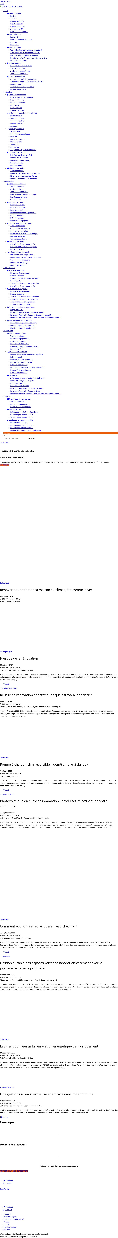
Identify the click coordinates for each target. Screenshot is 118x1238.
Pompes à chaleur (17, 124)
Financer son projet (16, 168)
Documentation (16, 281)
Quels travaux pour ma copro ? (21, 223)
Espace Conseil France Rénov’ (22, 97)
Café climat (4, 583)
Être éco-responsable (18, 61)
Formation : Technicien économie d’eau (25, 391)
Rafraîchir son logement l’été (21, 155)
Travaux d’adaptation (18, 239)
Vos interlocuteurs (17, 186)
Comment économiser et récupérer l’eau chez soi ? (38, 926)
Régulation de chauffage (19, 160)
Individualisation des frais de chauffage (25, 257)
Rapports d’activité (17, 26)
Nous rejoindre (15, 34)
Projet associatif (16, 24)
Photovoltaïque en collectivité (21, 360)
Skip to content (6, 1)
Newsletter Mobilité (17, 103)
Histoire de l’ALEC (17, 21)
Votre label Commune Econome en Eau (25, 53)
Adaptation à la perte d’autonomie (23, 150)
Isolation (13, 137)
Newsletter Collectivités (19, 344)
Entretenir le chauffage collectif (22, 255)
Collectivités (8, 331)
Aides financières (17, 171)
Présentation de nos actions (20, 399)
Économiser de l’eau (17, 265)
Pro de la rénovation (16, 270)
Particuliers (7, 92)
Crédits (6, 1222)
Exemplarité (14, 45)
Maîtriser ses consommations (20, 252)
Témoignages (15, 131)
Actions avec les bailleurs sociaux (23, 79)
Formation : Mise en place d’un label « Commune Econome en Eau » (35, 318)
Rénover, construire (16, 129)
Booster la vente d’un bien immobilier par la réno (28, 58)
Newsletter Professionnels (20, 273)
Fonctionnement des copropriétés (23, 213)
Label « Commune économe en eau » (24, 347)
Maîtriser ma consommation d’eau (23, 328)
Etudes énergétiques (18, 210)
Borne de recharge (17, 236)
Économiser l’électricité (19, 158)
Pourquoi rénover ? (17, 205)
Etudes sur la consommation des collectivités (27, 368)
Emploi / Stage (15, 37)
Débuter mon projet (17, 207)
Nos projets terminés (17, 76)
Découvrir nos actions (17, 95)
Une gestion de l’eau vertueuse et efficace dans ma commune (46, 1094)
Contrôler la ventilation (19, 231)
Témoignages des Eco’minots (21, 417)
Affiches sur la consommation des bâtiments (27, 378)
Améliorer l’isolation (17, 226)
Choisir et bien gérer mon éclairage (23, 323)
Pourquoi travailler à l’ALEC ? (21, 40)
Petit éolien (14, 126)
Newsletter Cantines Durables (21, 428)
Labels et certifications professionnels (25, 173)
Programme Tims (16, 310)
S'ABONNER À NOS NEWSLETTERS (15, 1171)
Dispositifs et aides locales (20, 370)
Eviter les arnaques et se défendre (23, 179)
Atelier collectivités (7, 794)
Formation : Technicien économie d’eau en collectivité (30, 315)
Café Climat (14, 105)
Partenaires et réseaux (19, 32)
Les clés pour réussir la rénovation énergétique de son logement (49, 1046)
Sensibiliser (13, 375)
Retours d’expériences (18, 373)
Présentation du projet (18, 423)
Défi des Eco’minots (17, 383)
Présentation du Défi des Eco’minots (24, 412)
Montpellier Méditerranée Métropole (17, 1137)
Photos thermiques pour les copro (23, 194)
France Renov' (6, 1159)
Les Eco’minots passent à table (21, 420)
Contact (6, 433)
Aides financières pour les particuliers (24, 284)
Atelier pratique (6, 652)
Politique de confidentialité (13, 1219)
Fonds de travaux (17, 249)
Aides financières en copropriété (22, 244)
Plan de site (7, 1214)
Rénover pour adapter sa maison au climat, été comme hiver (46, 589)
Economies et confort (17, 152)
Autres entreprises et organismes (22, 307)
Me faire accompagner (19, 221)
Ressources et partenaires (20, 407)
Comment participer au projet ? (22, 425)
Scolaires (6, 396)
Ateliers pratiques (17, 110)
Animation (4, 688)
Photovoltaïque (16, 116)
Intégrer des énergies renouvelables (23, 113)
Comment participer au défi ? (21, 415)
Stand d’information (17, 68)
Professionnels (9, 268)
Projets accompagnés (18, 197)
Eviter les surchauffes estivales (22, 326)
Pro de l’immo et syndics (18, 289)
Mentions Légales (10, 1217)
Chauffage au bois (17, 121)
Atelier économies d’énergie (20, 71)
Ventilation (14, 145)
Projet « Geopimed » (18, 89)
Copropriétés (8, 181)
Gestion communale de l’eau (21, 362)
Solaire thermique (17, 118)
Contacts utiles (16, 200)
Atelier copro (5, 956)
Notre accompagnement (19, 339)
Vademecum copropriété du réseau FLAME (26, 82)
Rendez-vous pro (17, 276)
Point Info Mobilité (17, 100)
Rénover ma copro (16, 202)
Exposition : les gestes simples (22, 381)
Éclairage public (16, 357)
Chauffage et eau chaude (20, 134)
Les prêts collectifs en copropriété (23, 247)
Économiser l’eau (16, 163)
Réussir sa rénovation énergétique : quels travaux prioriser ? (46, 695)
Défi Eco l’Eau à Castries (19, 386)
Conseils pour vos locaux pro (20, 320)
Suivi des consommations (20, 260)
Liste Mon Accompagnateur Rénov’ (23, 176)
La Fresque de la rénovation (21, 66)
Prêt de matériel (16, 165)
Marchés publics (9, 1227)
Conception (14, 147)
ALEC (5, 11)
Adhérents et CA (16, 29)
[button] (4, 436)
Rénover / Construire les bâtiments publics (26, 354)
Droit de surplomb (17, 215)
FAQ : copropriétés (17, 218)
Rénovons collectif (17, 84)
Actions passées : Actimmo (20, 305)
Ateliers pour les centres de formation (24, 278)
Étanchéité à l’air (16, 142)
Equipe (13, 16)
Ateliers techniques (17, 341)
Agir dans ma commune (18, 352)
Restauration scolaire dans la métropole (25, 430)
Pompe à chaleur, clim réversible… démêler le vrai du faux (44, 764)
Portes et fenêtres (17, 139)
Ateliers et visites (16, 189)
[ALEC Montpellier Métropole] (11, 7)
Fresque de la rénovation (19, 658)
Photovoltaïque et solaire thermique (24, 234)
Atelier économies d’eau (19, 74)
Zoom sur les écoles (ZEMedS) (22, 87)
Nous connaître (15, 13)
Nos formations (15, 47)
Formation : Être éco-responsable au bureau (27, 312)
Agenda (13, 19)
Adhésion (14, 42)
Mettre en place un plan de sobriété (24, 55)
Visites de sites (16, 108)
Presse (6, 1225)
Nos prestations (14, 63)
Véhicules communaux (18, 365)
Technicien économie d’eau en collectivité (26, 50)
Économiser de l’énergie (19, 263)
